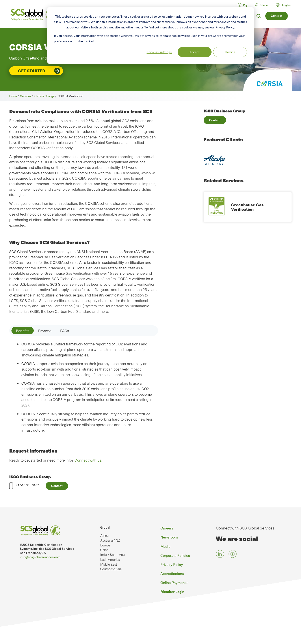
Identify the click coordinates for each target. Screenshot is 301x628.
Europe (105, 545)
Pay (245, 5)
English (286, 5)
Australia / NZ (110, 540)
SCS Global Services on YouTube (233, 554)
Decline (230, 52)
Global (105, 527)
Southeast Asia (111, 569)
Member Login (172, 591)
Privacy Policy (171, 564)
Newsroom (169, 537)
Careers (166, 528)
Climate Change (44, 96)
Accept (195, 52)
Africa (104, 535)
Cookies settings (159, 52)
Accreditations (172, 573)
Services (25, 96)
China (104, 550)
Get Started (31, 71)
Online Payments (174, 582)
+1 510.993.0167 (27, 485)
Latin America (110, 559)
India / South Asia (112, 554)
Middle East (108, 564)
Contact (276, 15)
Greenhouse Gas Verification (247, 207)
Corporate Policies (175, 555)
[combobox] (285, 4)
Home (13, 96)
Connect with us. (88, 460)
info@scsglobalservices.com (40, 557)
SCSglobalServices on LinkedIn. (220, 554)
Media (165, 546)
